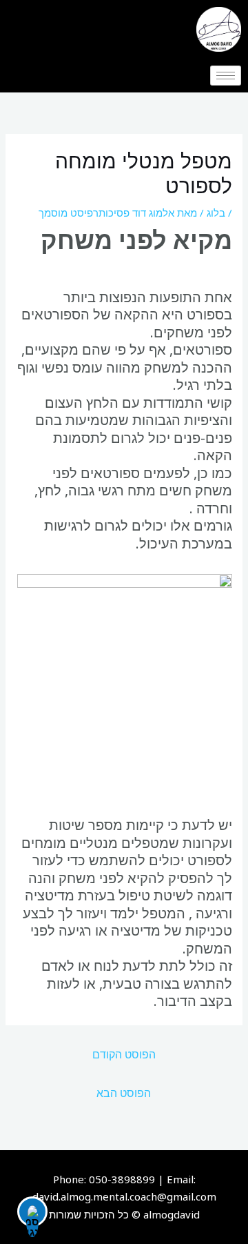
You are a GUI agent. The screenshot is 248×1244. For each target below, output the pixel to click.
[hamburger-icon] (225, 76)
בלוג (216, 212)
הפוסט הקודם (124, 1054)
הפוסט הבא (123, 1092)
